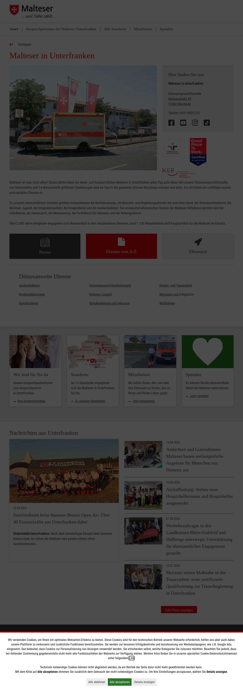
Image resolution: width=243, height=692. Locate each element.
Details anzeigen (145, 682)
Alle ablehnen (97, 682)
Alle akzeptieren (121, 682)
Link (131, 658)
